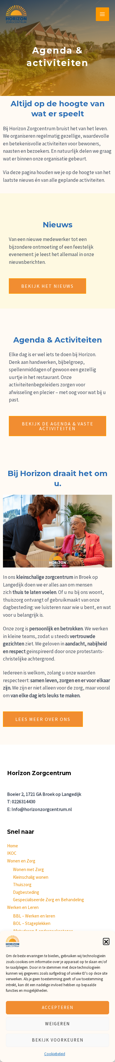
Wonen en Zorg (21, 861)
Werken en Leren (23, 907)
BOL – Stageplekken (31, 923)
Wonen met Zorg (28, 869)
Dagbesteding (26, 892)
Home (12, 846)
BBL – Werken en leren (34, 916)
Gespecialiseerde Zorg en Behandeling (48, 899)
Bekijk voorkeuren (57, 1040)
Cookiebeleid (54, 1053)
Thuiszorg (22, 884)
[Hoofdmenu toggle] (102, 14)
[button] (106, 941)
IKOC (12, 853)
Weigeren (57, 1023)
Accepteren (57, 1007)
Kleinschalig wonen (30, 877)
